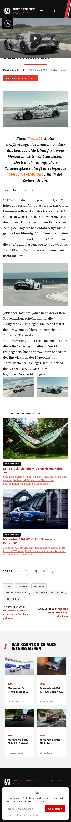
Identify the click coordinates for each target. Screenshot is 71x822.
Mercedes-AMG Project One (48, 592)
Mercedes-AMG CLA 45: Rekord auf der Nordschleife (18, 741)
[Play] (35, 38)
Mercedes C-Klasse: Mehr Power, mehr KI (18, 690)
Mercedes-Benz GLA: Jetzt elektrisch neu (50, 741)
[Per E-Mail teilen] (44, 571)
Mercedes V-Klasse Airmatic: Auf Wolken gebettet (15, 614)
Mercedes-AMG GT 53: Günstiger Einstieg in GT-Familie (51, 690)
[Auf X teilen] (27, 571)
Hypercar (39, 586)
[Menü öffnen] (41, 11)
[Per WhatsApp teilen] (36, 571)
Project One (12, 599)
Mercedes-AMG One (15, 592)
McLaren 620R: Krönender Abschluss (58, 612)
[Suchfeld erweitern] (53, 11)
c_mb (8, 586)
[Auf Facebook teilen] (18, 571)
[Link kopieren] (53, 571)
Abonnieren (55, 808)
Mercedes (25, 78)
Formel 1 (22, 586)
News (10, 684)
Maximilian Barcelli (14, 70)
